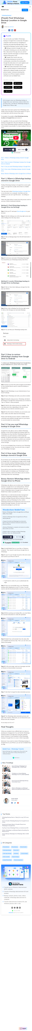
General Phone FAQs (7, 860)
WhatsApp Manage (7, 850)
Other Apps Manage (7, 853)
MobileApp (16, 853)
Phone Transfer (23, 846)
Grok (9, 91)
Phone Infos (16, 850)
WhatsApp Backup (6, 15)
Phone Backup (14, 846)
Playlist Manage (15, 856)
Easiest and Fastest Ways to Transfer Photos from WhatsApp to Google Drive (14, 825)
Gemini (9, 87)
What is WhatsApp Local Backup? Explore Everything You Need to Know (15, 831)
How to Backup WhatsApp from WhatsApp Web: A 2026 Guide (15, 834)
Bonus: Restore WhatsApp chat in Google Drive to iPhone (16, 173)
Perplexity (18, 83)
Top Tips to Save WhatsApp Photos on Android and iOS (15, 828)
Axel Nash (11, 26)
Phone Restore (6, 846)
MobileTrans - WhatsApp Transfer (13, 749)
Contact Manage (24, 853)
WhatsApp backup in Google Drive (21, 191)
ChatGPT (9, 83)
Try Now (25, 10)
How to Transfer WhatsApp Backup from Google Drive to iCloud (15, 821)
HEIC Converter (6, 856)
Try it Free (8, 149)
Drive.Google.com (21, 211)
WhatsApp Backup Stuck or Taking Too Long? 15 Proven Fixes (15, 818)
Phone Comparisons (18, 860)
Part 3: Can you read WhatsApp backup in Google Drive (15, 166)
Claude (19, 87)
